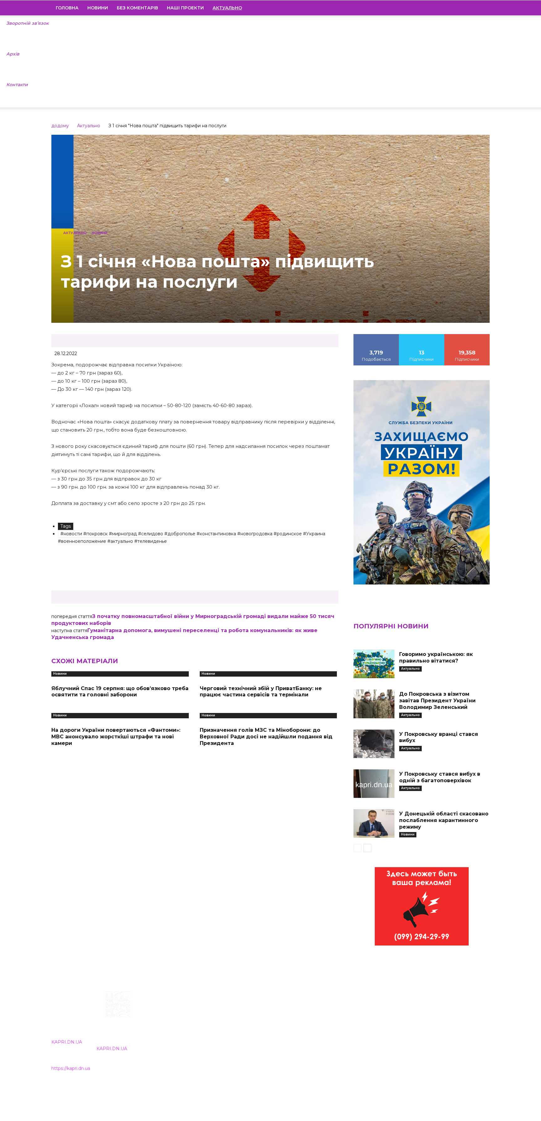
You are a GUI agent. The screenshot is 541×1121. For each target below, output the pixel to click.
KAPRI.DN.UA (66, 1042)
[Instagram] (453, 7)
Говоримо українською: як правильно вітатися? (436, 657)
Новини (97, 8)
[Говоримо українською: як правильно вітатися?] (373, 664)
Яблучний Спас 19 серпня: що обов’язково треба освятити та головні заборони (119, 691)
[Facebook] (442, 7)
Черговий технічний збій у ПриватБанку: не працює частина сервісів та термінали (261, 691)
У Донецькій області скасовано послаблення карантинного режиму (443, 820)
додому (60, 125)
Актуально (88, 125)
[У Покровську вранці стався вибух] (373, 744)
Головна (67, 8)
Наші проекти (185, 8)
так (376, 336)
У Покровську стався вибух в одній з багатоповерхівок (439, 777)
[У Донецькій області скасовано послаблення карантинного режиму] (373, 823)
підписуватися (467, 336)
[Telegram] (463, 7)
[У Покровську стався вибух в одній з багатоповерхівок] (373, 783)
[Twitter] (474, 7)
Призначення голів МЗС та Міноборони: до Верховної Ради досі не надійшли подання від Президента (266, 736)
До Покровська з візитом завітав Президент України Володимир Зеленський (437, 700)
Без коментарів (137, 8)
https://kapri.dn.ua (70, 1068)
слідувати (421, 336)
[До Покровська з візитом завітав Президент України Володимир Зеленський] (373, 703)
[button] (482, 8)
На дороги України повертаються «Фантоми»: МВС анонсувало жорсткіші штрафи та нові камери (115, 736)
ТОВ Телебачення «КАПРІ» (234, 1031)
